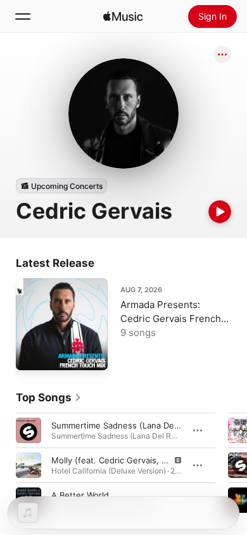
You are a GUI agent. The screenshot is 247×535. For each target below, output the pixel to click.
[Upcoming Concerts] (61, 185)
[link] (49, 397)
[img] (122, 16)
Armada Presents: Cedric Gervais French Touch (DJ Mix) (170, 318)
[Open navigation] (23, 16)
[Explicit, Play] (28, 465)
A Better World (80, 495)
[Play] (219, 211)
